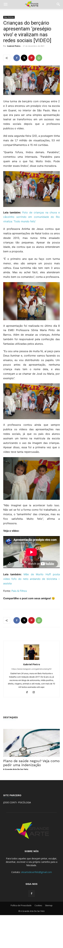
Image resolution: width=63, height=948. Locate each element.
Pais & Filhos (19, 590)
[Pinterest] (31, 58)
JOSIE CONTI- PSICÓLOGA (17, 802)
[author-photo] (31, 659)
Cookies (38, 905)
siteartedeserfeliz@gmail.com (36, 872)
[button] (5, 4)
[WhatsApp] (39, 58)
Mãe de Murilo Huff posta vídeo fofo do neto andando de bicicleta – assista (31, 579)
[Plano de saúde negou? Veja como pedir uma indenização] (31, 743)
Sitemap (48, 905)
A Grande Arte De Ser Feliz (15, 769)
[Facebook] (16, 58)
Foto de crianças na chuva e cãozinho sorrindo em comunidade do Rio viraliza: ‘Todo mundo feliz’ (31, 217)
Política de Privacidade (21, 905)
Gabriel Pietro (13, 46)
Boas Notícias (9, 17)
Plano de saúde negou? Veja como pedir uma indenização (31, 763)
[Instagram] (35, 692)
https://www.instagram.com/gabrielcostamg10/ (31, 669)
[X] (24, 58)
